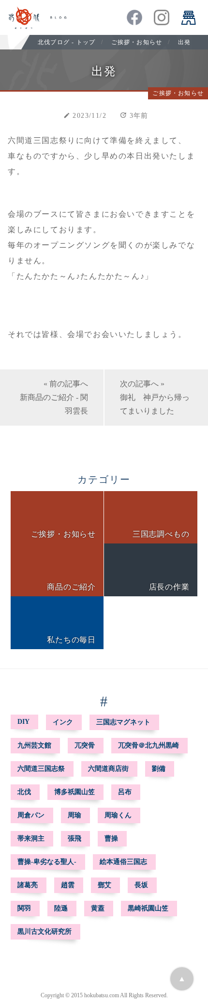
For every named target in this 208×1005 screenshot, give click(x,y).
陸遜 (61, 908)
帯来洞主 (31, 838)
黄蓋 (97, 908)
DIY (23, 721)
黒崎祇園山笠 (148, 908)
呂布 (125, 792)
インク (63, 722)
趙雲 (67, 885)
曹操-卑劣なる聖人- (46, 861)
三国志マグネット (123, 722)
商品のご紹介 (71, 587)
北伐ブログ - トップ (66, 42)
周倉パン (31, 815)
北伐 (24, 792)
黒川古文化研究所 (44, 931)
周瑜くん (118, 815)
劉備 (158, 768)
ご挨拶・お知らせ (137, 42)
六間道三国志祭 (41, 768)
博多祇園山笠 (74, 792)
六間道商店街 (108, 768)
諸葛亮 (27, 885)
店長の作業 (169, 587)
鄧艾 (104, 885)
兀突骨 (84, 745)
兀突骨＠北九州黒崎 (148, 745)
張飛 (74, 838)
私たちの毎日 (71, 640)
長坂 (141, 885)
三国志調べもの (161, 534)
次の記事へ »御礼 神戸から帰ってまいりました (155, 397)
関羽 (24, 908)
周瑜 (74, 815)
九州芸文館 (34, 745)
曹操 (111, 838)
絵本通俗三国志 (123, 861)
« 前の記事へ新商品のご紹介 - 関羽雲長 (54, 397)
